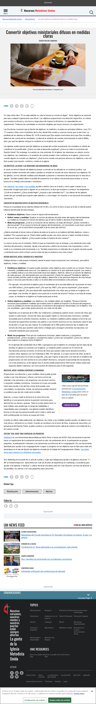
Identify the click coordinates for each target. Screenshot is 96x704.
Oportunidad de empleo (34, 681)
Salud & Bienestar (65, 616)
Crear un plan (71, 405)
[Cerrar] (92, 691)
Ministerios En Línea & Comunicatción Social (79, 630)
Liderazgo (48, 622)
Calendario (66, 675)
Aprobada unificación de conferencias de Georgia (43, 571)
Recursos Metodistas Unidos (12, 19)
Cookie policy (79, 693)
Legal (65, 681)
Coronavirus (34, 616)
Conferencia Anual (27, 568)
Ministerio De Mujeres (49, 638)
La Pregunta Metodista (53, 676)
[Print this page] (27, 106)
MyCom (49, 491)
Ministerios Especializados (79, 623)
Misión (61, 622)
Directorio (31, 675)
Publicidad (48, 681)
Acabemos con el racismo (51, 617)
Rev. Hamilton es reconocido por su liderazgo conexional (46, 559)
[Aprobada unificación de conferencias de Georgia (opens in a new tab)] (12, 572)
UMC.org (76, 675)
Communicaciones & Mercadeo (80, 611)
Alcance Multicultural (28, 531)
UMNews (86, 675)
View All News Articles (83, 525)
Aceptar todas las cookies (60, 700)
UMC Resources (39, 649)
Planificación (12, 491)
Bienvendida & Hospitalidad (35, 638)
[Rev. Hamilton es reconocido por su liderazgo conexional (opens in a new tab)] (12, 560)
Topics (34, 605)
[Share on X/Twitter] (17, 106)
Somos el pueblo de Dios (37, 655)
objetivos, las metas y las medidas (21, 186)
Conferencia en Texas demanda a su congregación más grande (49, 547)
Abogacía (48, 610)
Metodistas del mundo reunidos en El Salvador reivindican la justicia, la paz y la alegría (56, 536)
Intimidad (58, 681)
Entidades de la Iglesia (28, 544)
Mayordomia (49, 627)
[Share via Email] (32, 106)
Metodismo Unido (65, 627)
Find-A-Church (64, 654)
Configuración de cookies (34, 700)
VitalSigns (8, 437)
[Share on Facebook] (12, 106)
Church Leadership (27, 556)
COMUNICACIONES (12, 593)
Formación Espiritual (34, 628)
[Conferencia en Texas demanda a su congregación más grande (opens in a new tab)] (12, 548)
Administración (30, 19)
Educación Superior (81, 616)
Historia (33, 622)
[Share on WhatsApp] (22, 106)
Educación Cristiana (66, 610)
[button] (92, 11)
